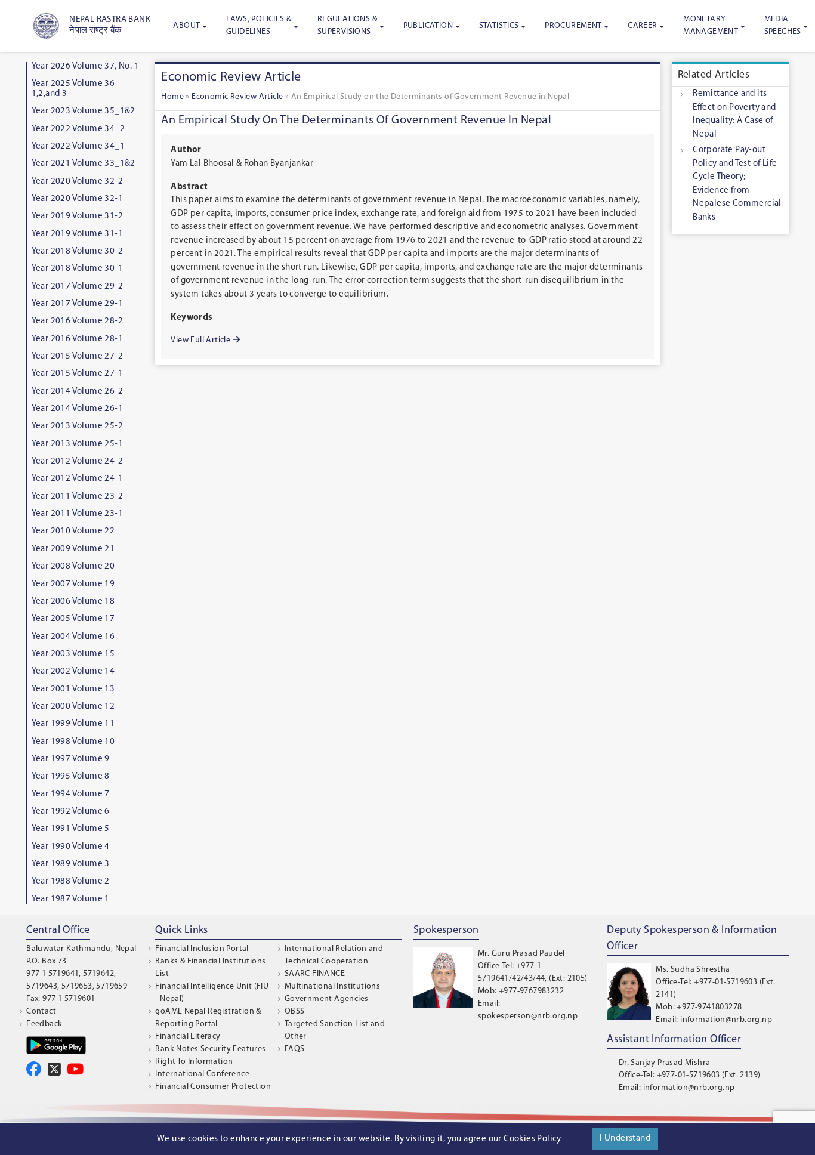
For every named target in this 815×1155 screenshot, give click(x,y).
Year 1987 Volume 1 (71, 899)
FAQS (295, 1049)
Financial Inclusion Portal (201, 948)
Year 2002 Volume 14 (73, 671)
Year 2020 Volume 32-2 (77, 181)
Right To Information (194, 1061)
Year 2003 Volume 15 (73, 654)
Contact (41, 1011)
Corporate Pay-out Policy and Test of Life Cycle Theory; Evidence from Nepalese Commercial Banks (737, 184)
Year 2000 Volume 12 (73, 706)
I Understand (625, 1138)
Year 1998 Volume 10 (73, 741)
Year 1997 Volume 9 (71, 759)
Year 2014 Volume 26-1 (77, 408)
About (186, 25)
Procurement (573, 25)
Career (642, 25)
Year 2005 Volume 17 (73, 618)
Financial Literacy (187, 1036)
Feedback (44, 1024)
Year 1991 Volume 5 (71, 828)
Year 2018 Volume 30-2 (77, 251)
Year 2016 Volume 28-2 (77, 321)
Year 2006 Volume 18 (73, 601)
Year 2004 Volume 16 (73, 636)
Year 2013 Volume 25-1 (77, 444)
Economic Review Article (237, 96)
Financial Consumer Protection (213, 1086)
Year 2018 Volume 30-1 (77, 268)
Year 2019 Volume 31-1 (77, 234)
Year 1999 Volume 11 (73, 723)
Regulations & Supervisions (347, 25)
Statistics (499, 25)
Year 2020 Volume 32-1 (77, 198)
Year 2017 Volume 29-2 (77, 286)
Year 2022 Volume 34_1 (78, 146)
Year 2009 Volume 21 (73, 549)
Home (172, 96)
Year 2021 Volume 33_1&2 (83, 163)
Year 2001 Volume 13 (73, 689)
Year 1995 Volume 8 (71, 776)
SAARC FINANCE (315, 973)
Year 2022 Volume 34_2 (78, 129)
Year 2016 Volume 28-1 (77, 339)
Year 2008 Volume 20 (73, 566)
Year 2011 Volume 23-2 (77, 496)
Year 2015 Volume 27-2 (77, 356)
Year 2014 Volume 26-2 (77, 391)
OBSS (295, 1011)
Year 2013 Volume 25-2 (77, 426)
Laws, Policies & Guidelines (258, 25)
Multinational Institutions (332, 986)
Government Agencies (327, 999)
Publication (428, 25)
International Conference (202, 1074)
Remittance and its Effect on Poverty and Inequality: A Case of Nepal (734, 114)
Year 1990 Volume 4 (71, 846)
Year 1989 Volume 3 (71, 864)
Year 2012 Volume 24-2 (77, 461)
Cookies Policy (532, 1139)
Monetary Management (710, 25)
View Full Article (201, 340)
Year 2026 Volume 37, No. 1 (85, 66)
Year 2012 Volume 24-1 (77, 478)
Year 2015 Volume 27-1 (77, 373)
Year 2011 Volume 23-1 (77, 513)
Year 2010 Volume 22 (73, 531)
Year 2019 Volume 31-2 (77, 216)
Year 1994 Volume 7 (71, 794)
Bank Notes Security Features (210, 1049)
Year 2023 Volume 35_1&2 (83, 111)
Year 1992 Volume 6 (71, 811)
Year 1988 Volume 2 (71, 881)
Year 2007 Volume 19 (73, 584)
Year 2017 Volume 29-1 (77, 303)
